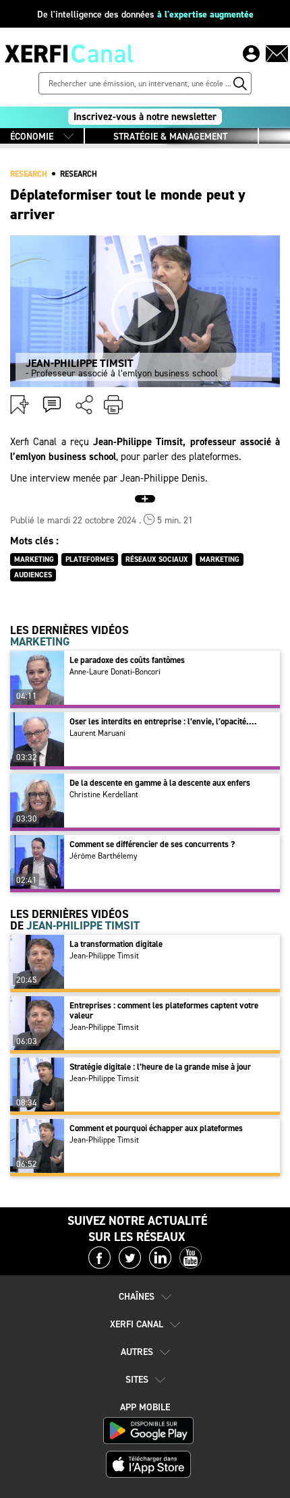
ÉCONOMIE (31, 136)
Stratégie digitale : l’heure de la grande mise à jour (160, 1067)
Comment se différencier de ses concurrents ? (152, 844)
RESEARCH (28, 174)
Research (78, 174)
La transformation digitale (116, 944)
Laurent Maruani (97, 733)
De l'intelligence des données (145, 14)
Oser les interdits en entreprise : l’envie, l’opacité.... (163, 721)
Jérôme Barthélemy (103, 856)
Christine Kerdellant (103, 794)
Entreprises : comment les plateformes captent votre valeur (163, 1010)
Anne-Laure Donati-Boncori (115, 671)
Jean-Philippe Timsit (104, 955)
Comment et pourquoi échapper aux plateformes (156, 1128)
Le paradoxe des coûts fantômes (127, 660)
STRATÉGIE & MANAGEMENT (170, 136)
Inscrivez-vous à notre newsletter (145, 116)
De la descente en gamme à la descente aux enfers (159, 783)
